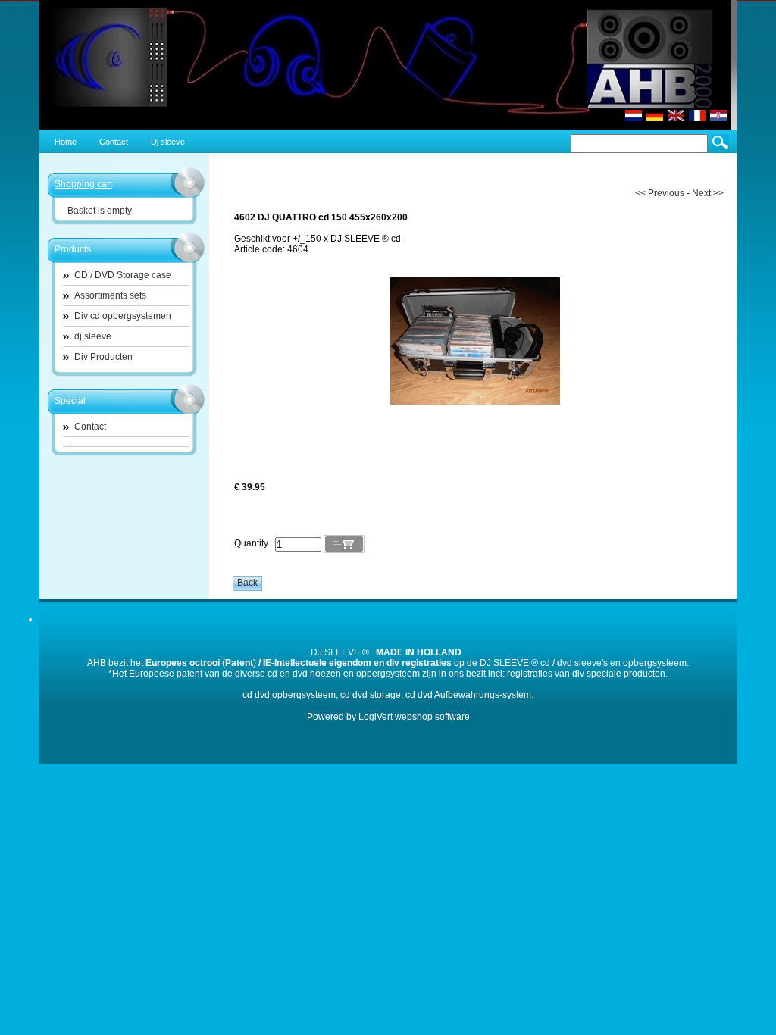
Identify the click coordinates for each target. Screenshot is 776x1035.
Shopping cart (83, 184)
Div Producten (103, 357)
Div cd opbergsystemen (122, 316)
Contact (90, 426)
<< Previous (659, 193)
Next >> (708, 193)
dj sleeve (92, 336)
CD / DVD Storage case (122, 275)
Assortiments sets (110, 295)
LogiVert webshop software (414, 716)
